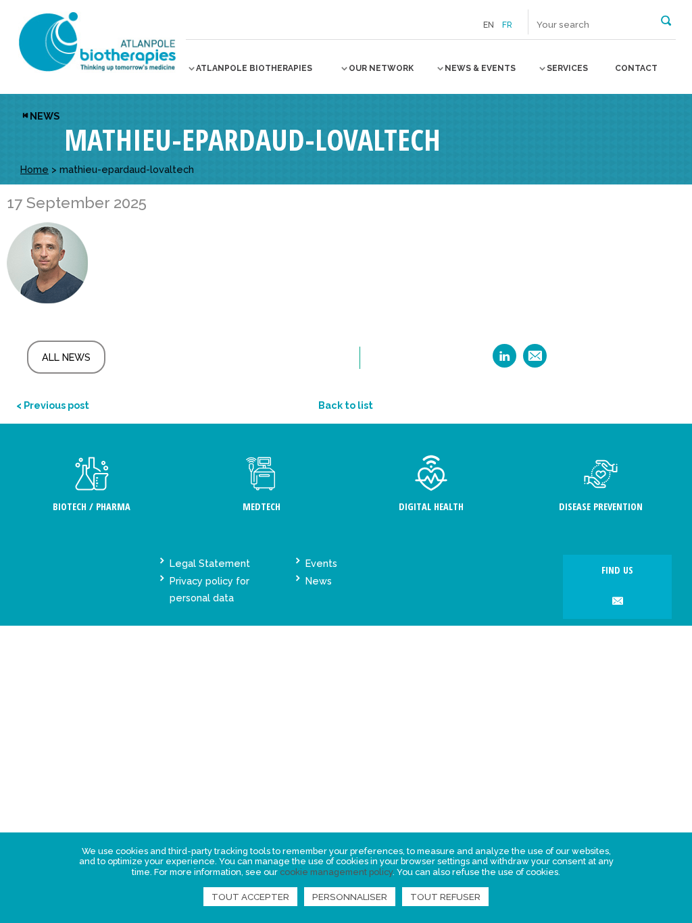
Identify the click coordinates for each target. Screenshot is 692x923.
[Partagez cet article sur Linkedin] (504, 360)
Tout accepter (250, 896)
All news (66, 357)
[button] (666, 19)
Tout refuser (445, 896)
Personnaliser (349, 896)
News (44, 116)
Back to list (345, 405)
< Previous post (52, 405)
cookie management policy (336, 872)
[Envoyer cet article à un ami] (535, 360)
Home (34, 169)
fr (507, 25)
